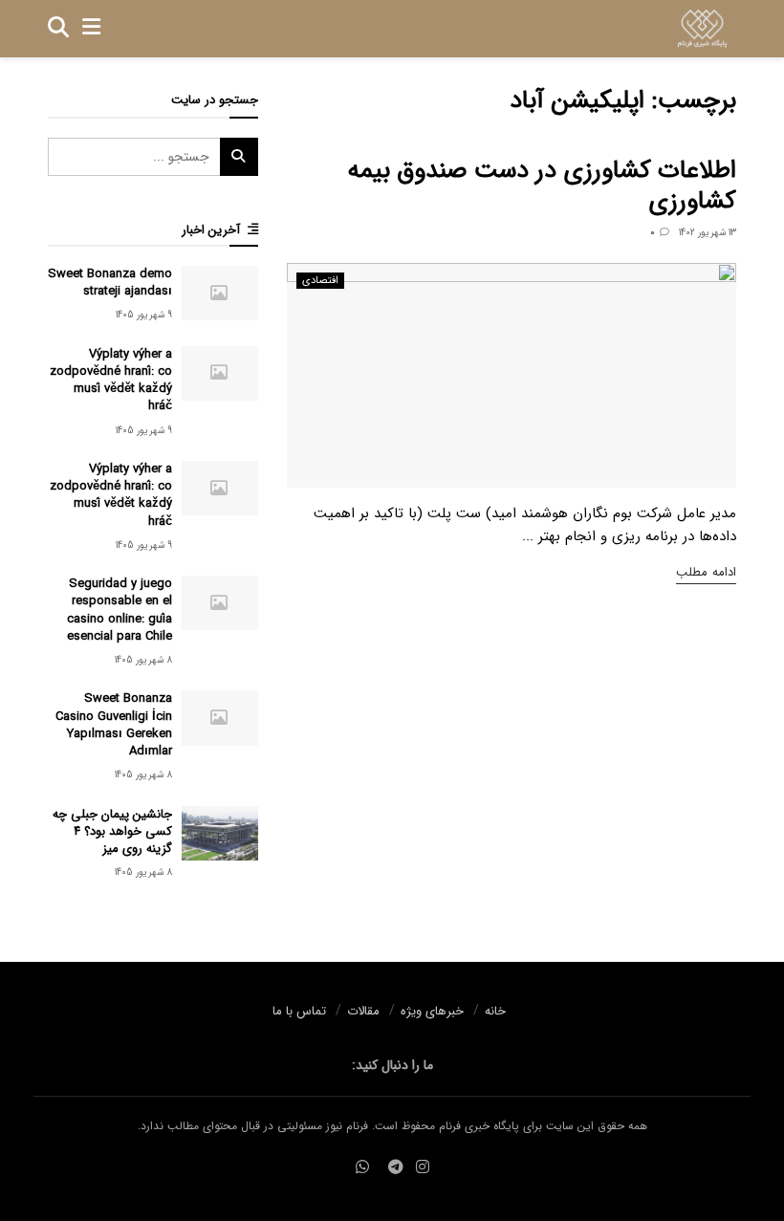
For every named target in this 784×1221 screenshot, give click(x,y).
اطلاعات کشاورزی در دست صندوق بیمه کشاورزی (542, 186)
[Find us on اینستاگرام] (422, 1168)
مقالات (363, 1011)
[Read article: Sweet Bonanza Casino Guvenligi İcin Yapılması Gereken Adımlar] (220, 717)
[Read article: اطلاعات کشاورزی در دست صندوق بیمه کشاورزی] (511, 375)
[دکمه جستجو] (58, 28)
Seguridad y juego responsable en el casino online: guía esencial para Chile (119, 610)
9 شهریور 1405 (144, 315)
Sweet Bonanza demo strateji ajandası (110, 282)
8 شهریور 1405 (143, 660)
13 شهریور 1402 (707, 233)
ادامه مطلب (706, 572)
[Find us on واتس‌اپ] (362, 1168)
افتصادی (320, 281)
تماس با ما (299, 1011)
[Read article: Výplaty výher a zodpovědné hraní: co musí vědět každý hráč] (220, 373)
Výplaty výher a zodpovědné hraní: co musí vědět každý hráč (111, 380)
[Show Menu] (91, 28)
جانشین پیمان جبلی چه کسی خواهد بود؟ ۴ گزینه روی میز (112, 831)
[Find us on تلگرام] (395, 1168)
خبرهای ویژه (432, 1011)
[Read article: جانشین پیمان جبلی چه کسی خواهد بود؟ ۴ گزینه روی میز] (220, 833)
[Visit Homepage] (702, 29)
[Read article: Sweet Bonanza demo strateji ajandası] (220, 293)
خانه (495, 1011)
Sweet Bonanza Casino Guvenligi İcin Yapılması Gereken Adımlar (113, 724)
